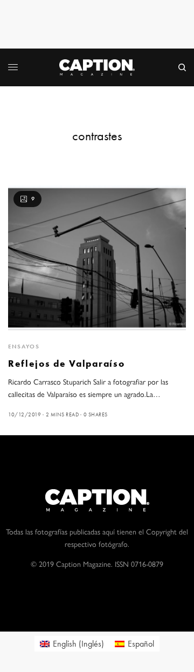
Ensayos (24, 346)
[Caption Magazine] (97, 67)
